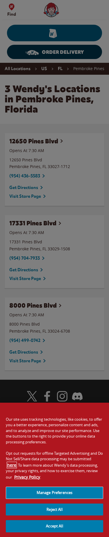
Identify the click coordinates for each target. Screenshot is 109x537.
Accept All (54, 526)
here (11, 465)
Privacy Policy (27, 477)
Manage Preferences (54, 492)
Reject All (54, 509)
